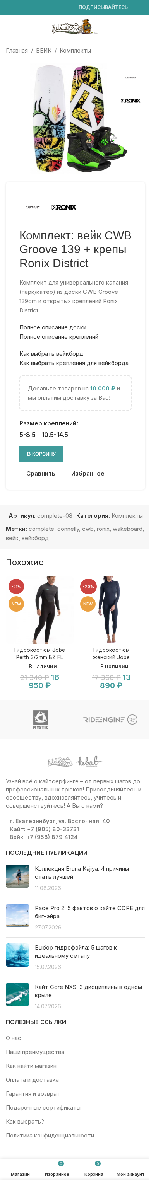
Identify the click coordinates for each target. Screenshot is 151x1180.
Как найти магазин (31, 1065)
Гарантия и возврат (33, 1093)
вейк (12, 538)
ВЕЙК (43, 50)
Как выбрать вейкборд (51, 353)
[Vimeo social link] (38, 7)
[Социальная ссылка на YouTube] (29, 7)
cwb (88, 528)
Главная (17, 50)
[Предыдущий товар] (122, 50)
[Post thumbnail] (17, 878)
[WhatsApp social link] (47, 7)
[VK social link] (57, 7)
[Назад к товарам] (131, 50)
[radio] (27, 434)
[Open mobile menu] (9, 26)
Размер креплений (47, 423)
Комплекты (75, 50)
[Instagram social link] (19, 7)
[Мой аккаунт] (142, 26)
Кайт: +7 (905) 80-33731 (44, 829)
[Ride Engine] (110, 719)
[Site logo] (75, 25)
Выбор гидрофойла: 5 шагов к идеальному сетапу (76, 951)
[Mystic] (41, 719)
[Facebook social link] (10, 7)
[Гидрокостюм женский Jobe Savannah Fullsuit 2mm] (111, 610)
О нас (13, 1038)
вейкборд (35, 538)
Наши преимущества (35, 1052)
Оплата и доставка (32, 1079)
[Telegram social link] (66, 7)
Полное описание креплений (58, 336)
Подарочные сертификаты (43, 1107)
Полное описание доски (52, 327)
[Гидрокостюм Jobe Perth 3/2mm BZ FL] (40, 610)
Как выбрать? (25, 1121)
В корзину (41, 454)
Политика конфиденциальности (50, 1135)
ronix (103, 528)
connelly (68, 528)
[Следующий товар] (140, 50)
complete (41, 528)
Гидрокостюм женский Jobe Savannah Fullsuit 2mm (111, 657)
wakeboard (127, 528)
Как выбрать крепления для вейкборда (74, 363)
